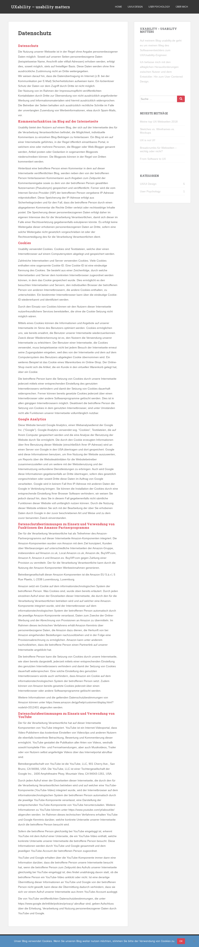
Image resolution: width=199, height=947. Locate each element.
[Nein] (194, 941)
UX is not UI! (147, 140)
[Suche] (181, 99)
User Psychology (159, 6)
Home (118, 6)
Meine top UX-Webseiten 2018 (159, 121)
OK (181, 941)
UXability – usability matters (40, 6)
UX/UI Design (135, 6)
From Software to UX (153, 158)
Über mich (182, 6)
